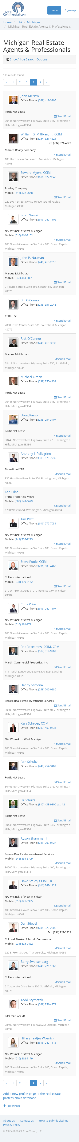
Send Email (64, 116)
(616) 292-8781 (24, 624)
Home (7, 22)
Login (54, 10)
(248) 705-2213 (24, 539)
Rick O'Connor (31, 338)
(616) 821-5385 (24, 901)
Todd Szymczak (32, 1000)
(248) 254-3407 (47, 419)
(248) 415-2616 (47, 262)
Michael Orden (31, 377)
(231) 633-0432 (24, 943)
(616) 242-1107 (47, 608)
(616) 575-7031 (47, 523)
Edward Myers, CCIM (36, 172)
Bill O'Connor (30, 300)
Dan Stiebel (29, 923)
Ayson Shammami (34, 838)
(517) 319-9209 (47, 651)
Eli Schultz (28, 800)
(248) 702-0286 (47, 689)
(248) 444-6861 (24, 278)
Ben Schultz (29, 762)
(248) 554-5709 (24, 858)
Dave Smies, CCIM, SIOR (38, 881)
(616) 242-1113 (47, 1042)
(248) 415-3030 (47, 343)
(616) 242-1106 (47, 219)
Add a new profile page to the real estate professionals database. (32, 1096)
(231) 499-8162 (24, 582)
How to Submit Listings (53, 1120)
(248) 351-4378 (47, 1004)
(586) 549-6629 (24, 501)
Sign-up (70, 10)
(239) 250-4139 (47, 381)
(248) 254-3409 (47, 766)
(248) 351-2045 (47, 304)
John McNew (30, 96)
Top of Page (13, 1105)
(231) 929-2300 (47, 928)
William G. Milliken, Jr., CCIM (41, 134)
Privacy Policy (11, 1125)
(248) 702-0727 (47, 843)
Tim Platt (27, 519)
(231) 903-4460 (47, 566)
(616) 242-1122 (47, 885)
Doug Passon (30, 415)
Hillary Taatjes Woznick (37, 1038)
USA (19, 22)
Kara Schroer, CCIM (34, 723)
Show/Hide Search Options (29, 59)
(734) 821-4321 (47, 138)
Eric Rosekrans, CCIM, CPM (40, 647)
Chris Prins (28, 604)
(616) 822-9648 (47, 177)
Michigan (33, 22)
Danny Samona (32, 685)
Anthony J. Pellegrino (36, 453)
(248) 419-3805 (47, 100)
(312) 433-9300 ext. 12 (51, 804)
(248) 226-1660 (47, 966)
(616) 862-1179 (24, 1058)
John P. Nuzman (32, 257)
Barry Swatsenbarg (34, 961)
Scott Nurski (29, 215)
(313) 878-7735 (47, 458)
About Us (9, 1120)
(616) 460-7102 (24, 235)
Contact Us (27, 1120)
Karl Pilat (11, 492)
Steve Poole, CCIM (34, 561)
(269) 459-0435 (47, 728)
